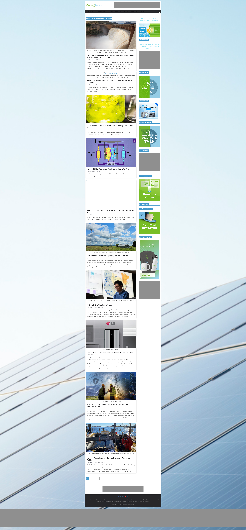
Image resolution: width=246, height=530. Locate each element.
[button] (94, 12)
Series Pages (134, 11)
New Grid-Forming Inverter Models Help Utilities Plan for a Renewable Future (108, 405)
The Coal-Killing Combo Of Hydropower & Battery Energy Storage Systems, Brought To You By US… (110, 56)
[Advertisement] (137, 5)
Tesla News (118, 11)
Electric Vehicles (101, 11)
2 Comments (98, 84)
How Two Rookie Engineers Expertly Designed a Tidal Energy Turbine (108, 459)
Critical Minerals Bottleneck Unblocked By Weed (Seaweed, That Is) (110, 127)
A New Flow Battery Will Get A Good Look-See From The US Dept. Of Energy (110, 81)
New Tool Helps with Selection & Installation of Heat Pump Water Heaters (110, 354)
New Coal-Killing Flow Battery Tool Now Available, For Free (108, 169)
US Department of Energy (95, 307)
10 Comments (98, 214)
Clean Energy (90, 11)
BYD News (111, 11)
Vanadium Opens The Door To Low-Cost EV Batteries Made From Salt (110, 211)
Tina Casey (94, 59)
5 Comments (97, 130)
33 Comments (98, 59)
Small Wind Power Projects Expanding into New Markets (107, 256)
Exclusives (125, 11)
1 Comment (103, 307)
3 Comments (100, 258)
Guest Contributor (94, 258)
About (142, 11)
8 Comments (103, 409)
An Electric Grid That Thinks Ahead (99, 305)
